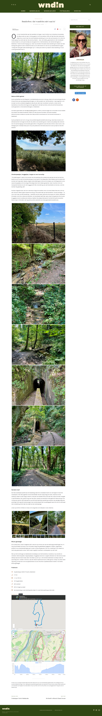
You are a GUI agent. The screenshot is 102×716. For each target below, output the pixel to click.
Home (23, 11)
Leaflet (28, 661)
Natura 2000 (29, 110)
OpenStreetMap (34, 661)
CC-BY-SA (56, 661)
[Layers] (63, 632)
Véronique (15, 29)
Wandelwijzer (50, 11)
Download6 (20, 594)
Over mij (77, 11)
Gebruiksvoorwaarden (46, 710)
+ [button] (13, 632)
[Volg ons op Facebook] (73, 99)
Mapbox (64, 661)
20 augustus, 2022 (38, 24)
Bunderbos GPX (14, 594)
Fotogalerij (65, 11)
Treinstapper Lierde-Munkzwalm (20, 698)
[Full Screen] (13, 636)
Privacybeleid (58, 710)
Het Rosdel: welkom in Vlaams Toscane (56, 698)
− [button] (13, 634)
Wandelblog (35, 11)
